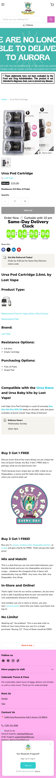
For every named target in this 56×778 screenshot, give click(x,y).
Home (4, 99)
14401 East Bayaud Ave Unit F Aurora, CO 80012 (25, 717)
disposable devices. (42, 545)
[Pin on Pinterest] (19, 250)
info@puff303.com (25, 733)
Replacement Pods (10, 319)
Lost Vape (8, 178)
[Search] (51, 19)
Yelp (3, 703)
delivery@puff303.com (19, 740)
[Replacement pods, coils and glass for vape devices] (6, 308)
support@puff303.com (24, 737)
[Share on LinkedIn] (14, 250)
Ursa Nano (45, 388)
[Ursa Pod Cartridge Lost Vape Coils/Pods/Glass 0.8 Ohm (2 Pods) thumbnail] (5, 162)
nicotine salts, (26, 545)
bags (32, 682)
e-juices (14, 545)
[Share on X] (9, 250)
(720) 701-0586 (11, 725)
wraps (4, 548)
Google (4, 698)
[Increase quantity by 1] (25, 201)
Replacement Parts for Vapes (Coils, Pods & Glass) (24, 313)
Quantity (5, 195)
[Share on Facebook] (3, 250)
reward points (12, 606)
